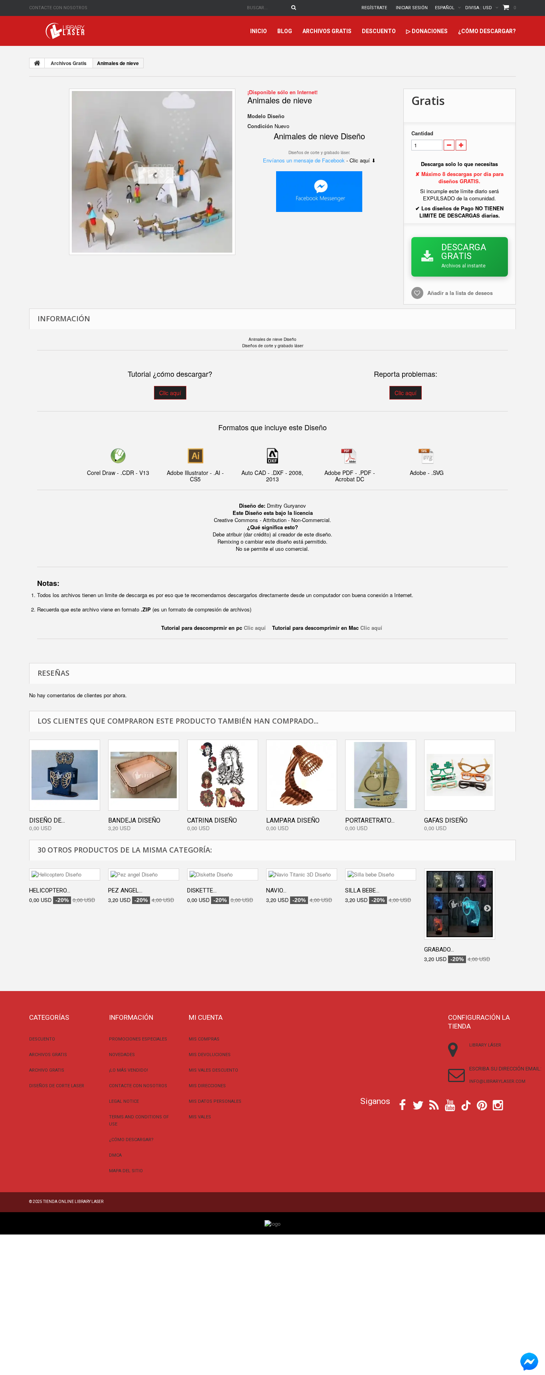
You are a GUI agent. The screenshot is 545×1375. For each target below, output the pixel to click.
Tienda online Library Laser (73, 1201)
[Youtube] (450, 1104)
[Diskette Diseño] (222, 874)
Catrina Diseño (212, 820)
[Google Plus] (466, 1105)
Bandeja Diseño (134, 820)
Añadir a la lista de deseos (460, 293)
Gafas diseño (446, 820)
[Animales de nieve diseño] (152, 172)
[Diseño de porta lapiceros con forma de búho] (64, 775)
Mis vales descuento (213, 1070)
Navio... (276, 890)
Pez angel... (125, 890)
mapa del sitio (126, 1170)
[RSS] (434, 1104)
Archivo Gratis (46, 1070)
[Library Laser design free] (272, 1223)
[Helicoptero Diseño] (64, 874)
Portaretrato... (370, 820)
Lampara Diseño (293, 820)
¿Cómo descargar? (487, 31)
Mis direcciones (207, 1085)
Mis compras (204, 1039)
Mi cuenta (206, 1017)
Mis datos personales (215, 1101)
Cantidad (422, 133)
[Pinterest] (482, 1104)
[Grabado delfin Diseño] (459, 904)
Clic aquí (170, 393)
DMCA (115, 1155)
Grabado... (439, 949)
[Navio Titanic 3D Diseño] (301, 874)
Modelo (256, 116)
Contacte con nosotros (58, 7)
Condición (260, 126)
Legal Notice (124, 1101)
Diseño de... (47, 820)
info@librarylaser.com (497, 1081)
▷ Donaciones (427, 31)
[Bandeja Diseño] (143, 775)
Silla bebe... (362, 890)
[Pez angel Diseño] (143, 874)
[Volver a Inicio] (37, 63)
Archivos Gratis (326, 31)
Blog (284, 31)
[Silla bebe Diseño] (380, 874)
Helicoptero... (49, 890)
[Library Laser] (66, 31)
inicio (258, 31)
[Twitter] (418, 1104)
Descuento (379, 31)
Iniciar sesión (412, 7)
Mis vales (200, 1117)
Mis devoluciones (210, 1054)
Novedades (122, 1054)
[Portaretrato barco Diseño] (380, 775)
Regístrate (374, 7)
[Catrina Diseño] (222, 775)
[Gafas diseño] (459, 775)
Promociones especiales (138, 1039)
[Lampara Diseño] (301, 775)
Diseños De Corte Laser (56, 1085)
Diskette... (202, 890)
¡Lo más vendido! (128, 1070)
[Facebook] (402, 1104)
